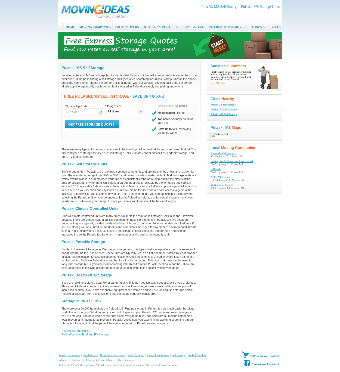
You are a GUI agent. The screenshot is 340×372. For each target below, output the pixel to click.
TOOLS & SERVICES (266, 27)
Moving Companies (69, 355)
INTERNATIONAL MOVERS (228, 27)
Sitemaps (129, 360)
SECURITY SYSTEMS (189, 27)
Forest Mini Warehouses (223, 153)
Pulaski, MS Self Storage (223, 114)
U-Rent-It (215, 169)
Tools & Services (197, 355)
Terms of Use (115, 360)
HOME (70, 27)
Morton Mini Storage (221, 185)
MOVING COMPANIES (95, 27)
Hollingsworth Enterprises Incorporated (231, 161)
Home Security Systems (112, 355)
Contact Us (77, 360)
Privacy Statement (95, 360)
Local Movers (90, 355)
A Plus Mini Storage (221, 177)
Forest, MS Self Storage (223, 104)
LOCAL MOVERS (127, 27)
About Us (64, 360)
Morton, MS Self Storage (223, 109)
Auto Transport (136, 355)
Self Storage (178, 355)
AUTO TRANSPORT (156, 27)
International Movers (158, 355)
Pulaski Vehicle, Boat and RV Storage (85, 334)
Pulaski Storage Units (75, 330)
